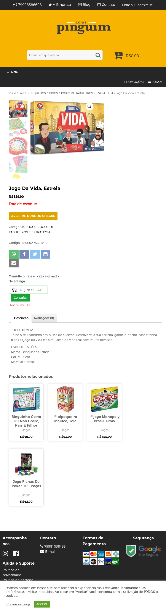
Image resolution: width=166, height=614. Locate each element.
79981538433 (54, 546)
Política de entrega (18, 580)
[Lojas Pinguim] (83, 28)
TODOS (157, 82)
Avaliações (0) (44, 318)
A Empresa (62, 5)
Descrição (21, 318)
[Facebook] (16, 553)
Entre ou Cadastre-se (137, 5)
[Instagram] (6, 553)
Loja (21, 93)
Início (12, 93)
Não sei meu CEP (21, 305)
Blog (86, 5)
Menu (15, 72)
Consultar (21, 298)
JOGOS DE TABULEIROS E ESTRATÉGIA (87, 93)
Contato (108, 5)
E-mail (50, 552)
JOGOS (53, 93)
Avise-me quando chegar (33, 216)
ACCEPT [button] (41, 604)
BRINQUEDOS (36, 93)
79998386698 (30, 5)
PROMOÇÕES (134, 82)
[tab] (21, 318)
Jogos (26, 430)
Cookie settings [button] (18, 604)
